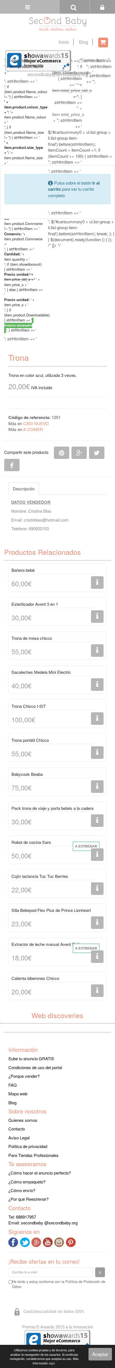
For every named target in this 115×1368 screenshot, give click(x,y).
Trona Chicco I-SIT (28, 706)
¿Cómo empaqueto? (26, 1182)
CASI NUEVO (36, 423)
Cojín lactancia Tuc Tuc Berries (39, 876)
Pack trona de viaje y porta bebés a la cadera (52, 808)
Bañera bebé (23, 570)
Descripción (24, 488)
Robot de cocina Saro (31, 842)
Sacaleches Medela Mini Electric (41, 672)
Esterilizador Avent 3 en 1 (34, 604)
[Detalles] (97, 582)
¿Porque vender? (24, 1076)
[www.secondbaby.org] (57, 24)
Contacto (16, 1129)
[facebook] (14, 1241)
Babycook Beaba (27, 774)
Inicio (64, 42)
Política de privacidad (27, 1146)
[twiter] (25, 1241)
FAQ (12, 1085)
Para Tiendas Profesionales (33, 1155)
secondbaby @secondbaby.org (49, 1223)
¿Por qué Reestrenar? (28, 1199)
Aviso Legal (19, 1138)
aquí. (52, 1363)
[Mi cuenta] (102, 7)
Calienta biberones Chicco (35, 978)
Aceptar (100, 1353)
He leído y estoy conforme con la (58, 1284)
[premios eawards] (57, 1340)
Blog (83, 42)
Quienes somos (22, 1120)
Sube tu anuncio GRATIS (31, 1058)
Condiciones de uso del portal (35, 1067)
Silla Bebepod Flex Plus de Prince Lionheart (51, 910)
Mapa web (17, 1093)
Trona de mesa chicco (31, 638)
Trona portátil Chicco (30, 740)
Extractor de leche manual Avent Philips (47, 944)
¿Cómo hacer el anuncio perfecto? (39, 1173)
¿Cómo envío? (21, 1190)
